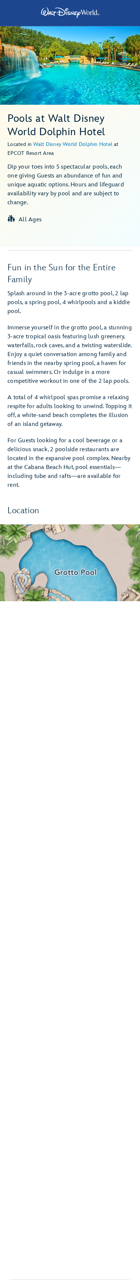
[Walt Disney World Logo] (70, 13)
